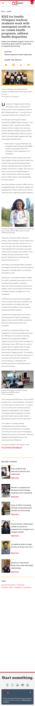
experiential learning (8, 585)
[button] (7, 64)
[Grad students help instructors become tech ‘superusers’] (5, 472)
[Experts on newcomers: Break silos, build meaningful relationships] (5, 566)
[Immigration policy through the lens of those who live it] (5, 547)
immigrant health (7, 587)
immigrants (18, 587)
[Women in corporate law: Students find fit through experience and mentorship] (5, 490)
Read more (15, 478)
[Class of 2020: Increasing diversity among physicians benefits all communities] (5, 508)
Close (30, 694)
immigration (27, 587)
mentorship (20, 585)
